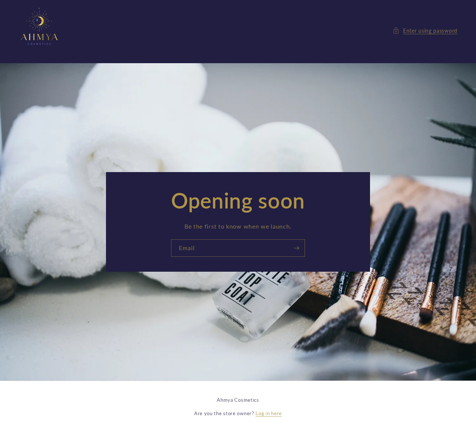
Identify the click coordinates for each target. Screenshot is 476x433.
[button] (425, 30)
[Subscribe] (296, 248)
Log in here (268, 413)
